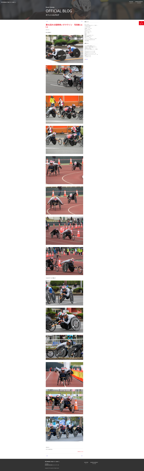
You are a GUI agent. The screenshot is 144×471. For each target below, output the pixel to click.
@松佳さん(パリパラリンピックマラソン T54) (90, 53)
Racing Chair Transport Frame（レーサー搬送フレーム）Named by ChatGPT (91, 26)
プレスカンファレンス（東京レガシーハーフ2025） (91, 38)
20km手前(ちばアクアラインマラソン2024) (90, 52)
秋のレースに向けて (87, 24)
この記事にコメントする (80, 451)
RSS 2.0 (86, 59)
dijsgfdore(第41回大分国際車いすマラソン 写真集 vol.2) (91, 49)
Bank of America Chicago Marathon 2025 (90, 39)
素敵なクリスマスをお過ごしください (89, 35)
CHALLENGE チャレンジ (88, 30)
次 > (82, 21)
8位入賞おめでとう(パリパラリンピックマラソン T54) (91, 54)
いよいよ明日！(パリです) (88, 56)
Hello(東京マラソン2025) (88, 48)
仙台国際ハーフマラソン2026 (88, 28)
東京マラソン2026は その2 (88, 31)
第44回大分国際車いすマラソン (88, 36)
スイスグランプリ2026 (87, 27)
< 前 (46, 21)
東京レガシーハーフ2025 (88, 37)
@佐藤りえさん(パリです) (88, 55)
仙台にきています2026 (87, 29)
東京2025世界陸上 (87, 40)
